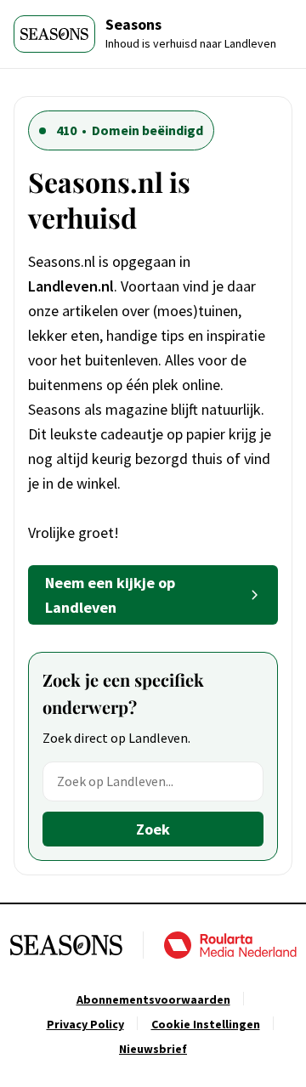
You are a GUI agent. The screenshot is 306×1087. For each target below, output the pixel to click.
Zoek (153, 829)
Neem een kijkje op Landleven (110, 595)
